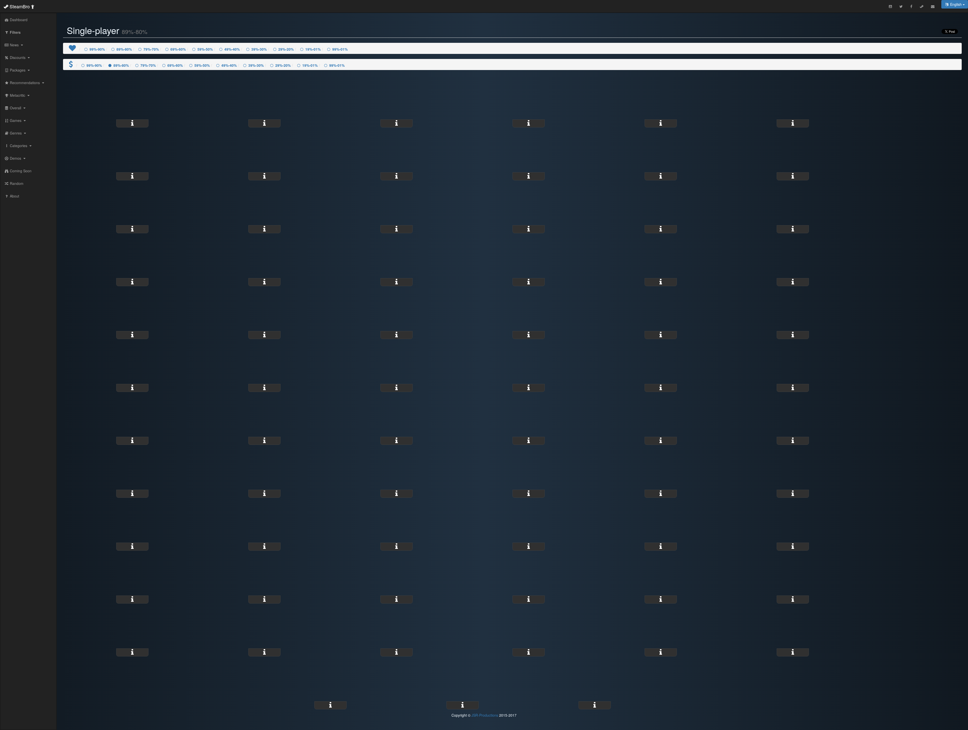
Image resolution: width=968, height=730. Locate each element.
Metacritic (17, 95)
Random (16, 183)
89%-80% (124, 49)
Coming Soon (20, 170)
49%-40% (232, 49)
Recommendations (25, 82)
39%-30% (259, 49)
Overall (15, 107)
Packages (17, 70)
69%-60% (178, 49)
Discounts (17, 57)
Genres (16, 133)
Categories (18, 145)
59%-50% (205, 49)
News (14, 44)
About (14, 195)
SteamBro (19, 6)
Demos (15, 158)
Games (15, 120)
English (956, 4)
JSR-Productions (484, 715)
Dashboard (18, 19)
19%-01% (313, 49)
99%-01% (340, 49)
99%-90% (97, 49)
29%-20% (286, 49)
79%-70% (151, 49)
